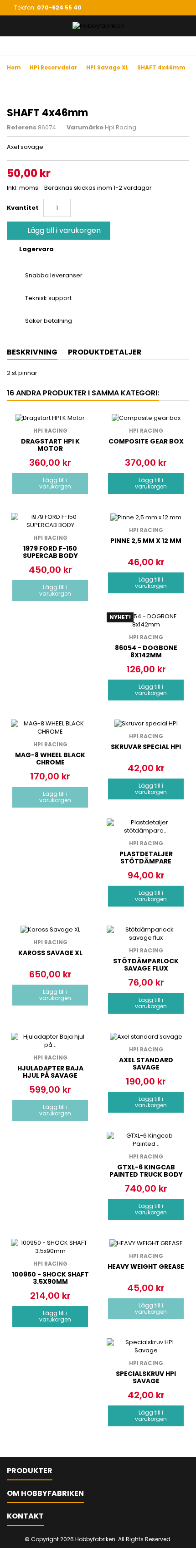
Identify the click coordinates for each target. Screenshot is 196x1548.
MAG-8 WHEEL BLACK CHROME (50, 758)
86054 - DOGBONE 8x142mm (146, 651)
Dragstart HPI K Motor (50, 445)
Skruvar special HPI (146, 746)
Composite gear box (146, 441)
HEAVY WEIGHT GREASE (146, 1266)
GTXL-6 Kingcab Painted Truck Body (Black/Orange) (146, 1174)
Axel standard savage (146, 1063)
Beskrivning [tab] (32, 352)
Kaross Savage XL (50, 952)
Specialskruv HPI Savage (146, 1377)
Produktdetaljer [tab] (105, 352)
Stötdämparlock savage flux (146, 964)
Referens (21, 127)
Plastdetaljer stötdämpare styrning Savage (146, 861)
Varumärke (85, 127)
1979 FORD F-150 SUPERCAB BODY (50, 552)
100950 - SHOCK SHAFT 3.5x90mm (50, 1278)
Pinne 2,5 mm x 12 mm (145, 540)
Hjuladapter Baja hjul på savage (50, 1072)
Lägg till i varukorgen (58, 230)
